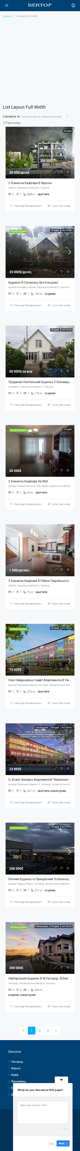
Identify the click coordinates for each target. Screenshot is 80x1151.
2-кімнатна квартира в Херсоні (30, 183)
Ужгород (17, 1061)
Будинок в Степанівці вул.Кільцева (33, 282)
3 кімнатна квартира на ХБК (28, 481)
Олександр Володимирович (28, 206)
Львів (14, 1074)
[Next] (56, 1031)
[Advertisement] (40, 61)
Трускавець (18, 1081)
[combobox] (44, 117)
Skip (51, 1143)
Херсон (15, 1068)
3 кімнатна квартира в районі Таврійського (38, 581)
